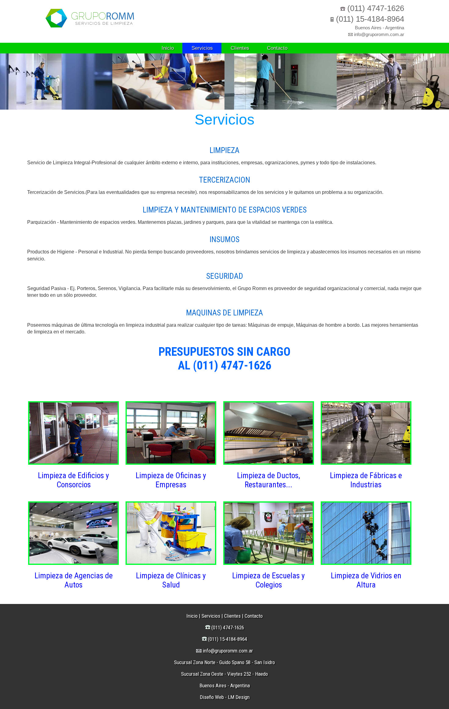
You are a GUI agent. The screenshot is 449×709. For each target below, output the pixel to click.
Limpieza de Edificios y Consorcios (73, 480)
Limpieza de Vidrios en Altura (366, 580)
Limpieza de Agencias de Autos (74, 580)
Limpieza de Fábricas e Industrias (366, 480)
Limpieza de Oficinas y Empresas (171, 480)
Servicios (202, 48)
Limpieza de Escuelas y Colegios (268, 580)
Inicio (168, 48)
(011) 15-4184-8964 (370, 19)
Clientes (240, 48)
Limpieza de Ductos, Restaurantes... (268, 480)
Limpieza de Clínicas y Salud (171, 580)
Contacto (277, 48)
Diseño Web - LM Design (225, 697)
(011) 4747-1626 (375, 8)
